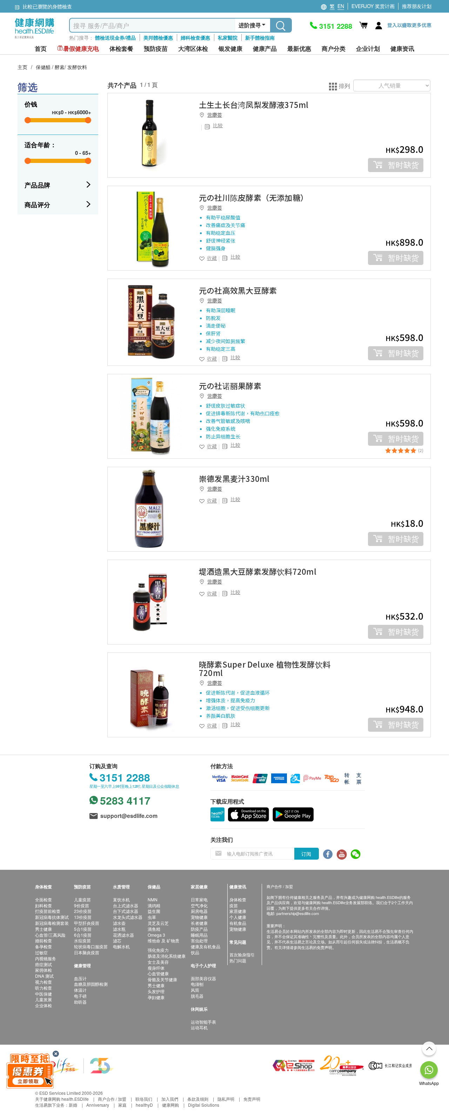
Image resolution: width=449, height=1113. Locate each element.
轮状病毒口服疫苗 (91, 946)
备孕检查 (43, 946)
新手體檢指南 (260, 37)
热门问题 (237, 960)
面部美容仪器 (203, 978)
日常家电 (199, 899)
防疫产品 (199, 929)
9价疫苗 (81, 905)
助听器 (80, 1002)
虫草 (152, 917)
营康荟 (214, 114)
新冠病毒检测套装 (52, 923)
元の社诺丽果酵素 (230, 385)
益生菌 (154, 911)
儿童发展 (43, 999)
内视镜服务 (45, 958)
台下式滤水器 (125, 911)
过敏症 (41, 952)
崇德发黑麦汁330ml (234, 478)
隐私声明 (225, 1099)
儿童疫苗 (82, 899)
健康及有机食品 (205, 946)
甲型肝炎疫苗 (86, 923)
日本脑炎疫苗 (86, 952)
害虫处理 (199, 940)
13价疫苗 (83, 917)
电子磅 (80, 996)
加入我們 (169, 1099)
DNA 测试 (44, 976)
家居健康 (237, 911)
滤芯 (117, 940)
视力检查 (43, 982)
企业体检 (43, 1005)
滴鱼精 (154, 929)
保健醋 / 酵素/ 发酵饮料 (61, 66)
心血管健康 (158, 973)
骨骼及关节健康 (162, 979)
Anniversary (97, 1105)
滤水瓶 (119, 929)
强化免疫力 (158, 950)
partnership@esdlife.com (297, 913)
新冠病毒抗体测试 (52, 917)
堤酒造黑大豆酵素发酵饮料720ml (257, 571)
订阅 (306, 853)
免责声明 (251, 1099)
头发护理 (156, 991)
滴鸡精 (154, 905)
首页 (41, 49)
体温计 (80, 990)
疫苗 (233, 905)
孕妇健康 (156, 997)
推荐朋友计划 (416, 5)
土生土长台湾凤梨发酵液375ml (254, 104)
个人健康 (237, 917)
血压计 (80, 978)
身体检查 (237, 899)
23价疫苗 (83, 911)
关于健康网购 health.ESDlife (62, 1099)
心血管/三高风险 (50, 935)
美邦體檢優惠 (158, 37)
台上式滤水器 (125, 905)
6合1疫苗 (83, 935)
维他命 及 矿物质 (163, 940)
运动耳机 (199, 1027)
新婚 (73, 1105)
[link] (150, 135)
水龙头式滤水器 (127, 917)
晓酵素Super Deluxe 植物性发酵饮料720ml (264, 668)
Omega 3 (156, 935)
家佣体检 (43, 970)
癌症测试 (43, 964)
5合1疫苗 (83, 929)
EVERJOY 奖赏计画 (373, 5)
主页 (22, 66)
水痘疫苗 (82, 940)
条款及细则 (197, 1099)
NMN (153, 899)
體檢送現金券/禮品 (115, 37)
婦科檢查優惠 (195, 37)
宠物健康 (199, 917)
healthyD (144, 1105)
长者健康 (199, 923)
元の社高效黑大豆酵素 (238, 290)
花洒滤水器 (123, 935)
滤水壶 (119, 923)
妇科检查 (43, 905)
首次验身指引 (242, 954)
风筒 (195, 990)
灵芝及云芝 (158, 923)
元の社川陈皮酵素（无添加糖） (253, 197)
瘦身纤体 (156, 968)
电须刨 (197, 984)
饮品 (195, 952)
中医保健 (43, 994)
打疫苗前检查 (47, 911)
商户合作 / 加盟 (112, 1099)
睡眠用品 (199, 935)
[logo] (34, 38)
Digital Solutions (203, 1105)
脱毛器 (197, 996)
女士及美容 (158, 962)
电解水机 (121, 946)
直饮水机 (121, 899)
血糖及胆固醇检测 (91, 984)
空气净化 (199, 905)
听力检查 (43, 988)
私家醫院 (227, 37)
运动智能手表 (203, 1022)
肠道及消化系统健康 (167, 956)
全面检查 (43, 899)
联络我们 (143, 1099)
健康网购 (170, 1105)
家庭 (122, 1105)
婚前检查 (43, 940)
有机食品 (237, 923)
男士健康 (43, 929)
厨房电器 (199, 911)
